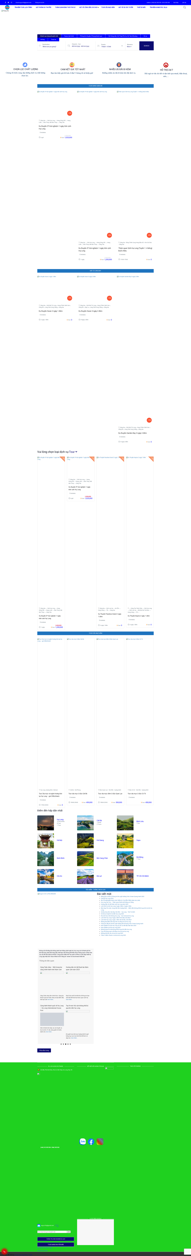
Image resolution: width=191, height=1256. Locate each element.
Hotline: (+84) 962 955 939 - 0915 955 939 (158, 2)
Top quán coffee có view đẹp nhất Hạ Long (78, 1005)
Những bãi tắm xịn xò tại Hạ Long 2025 (112, 933)
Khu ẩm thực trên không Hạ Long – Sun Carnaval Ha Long (117, 916)
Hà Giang (100, 840)
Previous (35, 967)
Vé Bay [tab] (42, 39)
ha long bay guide (42, 1249)
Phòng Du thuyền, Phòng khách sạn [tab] (91, 36)
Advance (130, 44)
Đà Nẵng (139, 857)
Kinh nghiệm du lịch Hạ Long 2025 (110, 927)
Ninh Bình (60, 858)
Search (146, 46)
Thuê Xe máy (141, 7)
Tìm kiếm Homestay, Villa (158, 7)
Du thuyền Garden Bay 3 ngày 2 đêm (132, 433)
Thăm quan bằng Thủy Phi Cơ (65, 7)
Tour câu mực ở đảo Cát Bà (78, 794)
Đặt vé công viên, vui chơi (88, 7)
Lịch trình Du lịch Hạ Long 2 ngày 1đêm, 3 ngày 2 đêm (116, 906)
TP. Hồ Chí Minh (142, 876)
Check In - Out (76, 44)
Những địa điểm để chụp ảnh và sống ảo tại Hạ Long (116, 921)
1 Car (138, 823)
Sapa (138, 840)
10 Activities (61, 821)
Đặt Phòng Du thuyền (43, 7)
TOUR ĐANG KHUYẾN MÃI (56, 1243)
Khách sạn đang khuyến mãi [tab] (49, 36)
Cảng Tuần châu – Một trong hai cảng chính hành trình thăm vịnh (51, 966)
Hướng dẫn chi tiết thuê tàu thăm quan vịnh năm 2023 (77, 966)
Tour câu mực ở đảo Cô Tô (137, 794)
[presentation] (157, 177)
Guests (103, 44)
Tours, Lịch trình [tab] (69, 36)
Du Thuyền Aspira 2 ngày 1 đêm (139, 616)
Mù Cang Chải (102, 858)
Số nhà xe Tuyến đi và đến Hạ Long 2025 (112, 914)
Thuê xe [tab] (53, 39)
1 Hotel (99, 822)
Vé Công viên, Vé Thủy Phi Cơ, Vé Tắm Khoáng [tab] (122, 36)
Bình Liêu (140, 821)
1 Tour (59, 825)
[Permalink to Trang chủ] (66, 921)
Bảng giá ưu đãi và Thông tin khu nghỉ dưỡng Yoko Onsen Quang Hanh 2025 (122, 896)
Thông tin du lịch (39, 2)
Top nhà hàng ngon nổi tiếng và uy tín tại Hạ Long (115, 931)
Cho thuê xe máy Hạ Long (44, 1247)
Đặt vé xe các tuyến (126, 7)
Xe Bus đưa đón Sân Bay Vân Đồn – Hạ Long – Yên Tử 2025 (118, 912)
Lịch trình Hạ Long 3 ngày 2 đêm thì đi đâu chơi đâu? (116, 917)
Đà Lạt (99, 876)
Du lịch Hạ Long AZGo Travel (23, 1254)
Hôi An (59, 876)
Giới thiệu (175, 2)
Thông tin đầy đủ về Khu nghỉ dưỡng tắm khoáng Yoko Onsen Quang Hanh (122, 923)
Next (97, 967)
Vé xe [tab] (145, 36)
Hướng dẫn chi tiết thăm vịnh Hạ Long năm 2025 (114, 904)
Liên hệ (184, 2)
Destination (46, 44)
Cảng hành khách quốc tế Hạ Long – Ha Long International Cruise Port (51, 1006)
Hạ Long (60, 819)
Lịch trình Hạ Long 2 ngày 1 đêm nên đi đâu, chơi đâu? (116, 919)
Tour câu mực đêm (108, 7)
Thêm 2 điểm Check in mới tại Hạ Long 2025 (113, 935)
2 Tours (99, 824)
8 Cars (59, 823)
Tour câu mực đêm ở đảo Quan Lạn (110, 794)
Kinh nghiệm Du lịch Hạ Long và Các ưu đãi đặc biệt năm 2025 (118, 925)
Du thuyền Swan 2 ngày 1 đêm (51, 311)
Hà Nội (59, 840)
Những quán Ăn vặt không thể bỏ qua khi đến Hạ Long (116, 929)
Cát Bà (99, 820)
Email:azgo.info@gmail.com (23, 2)
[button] (89, 267)
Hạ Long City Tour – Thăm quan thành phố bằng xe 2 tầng (117, 902)
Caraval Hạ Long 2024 (107, 898)
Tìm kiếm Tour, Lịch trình (23, 7)
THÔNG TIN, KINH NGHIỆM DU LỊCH (55, 1238)
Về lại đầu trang (44, 1049)
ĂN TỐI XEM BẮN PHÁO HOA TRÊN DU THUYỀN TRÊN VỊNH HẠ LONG (120, 900)
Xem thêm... (50, 997)
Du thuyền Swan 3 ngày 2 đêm (90, 311)
